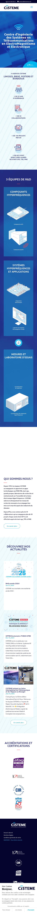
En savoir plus (12, 526)
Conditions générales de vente (12, 837)
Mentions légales (8, 835)
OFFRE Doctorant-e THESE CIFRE (18, 636)
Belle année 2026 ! (13, 583)
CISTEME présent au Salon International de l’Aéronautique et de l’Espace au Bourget (18, 690)
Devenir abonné (8, 832)
